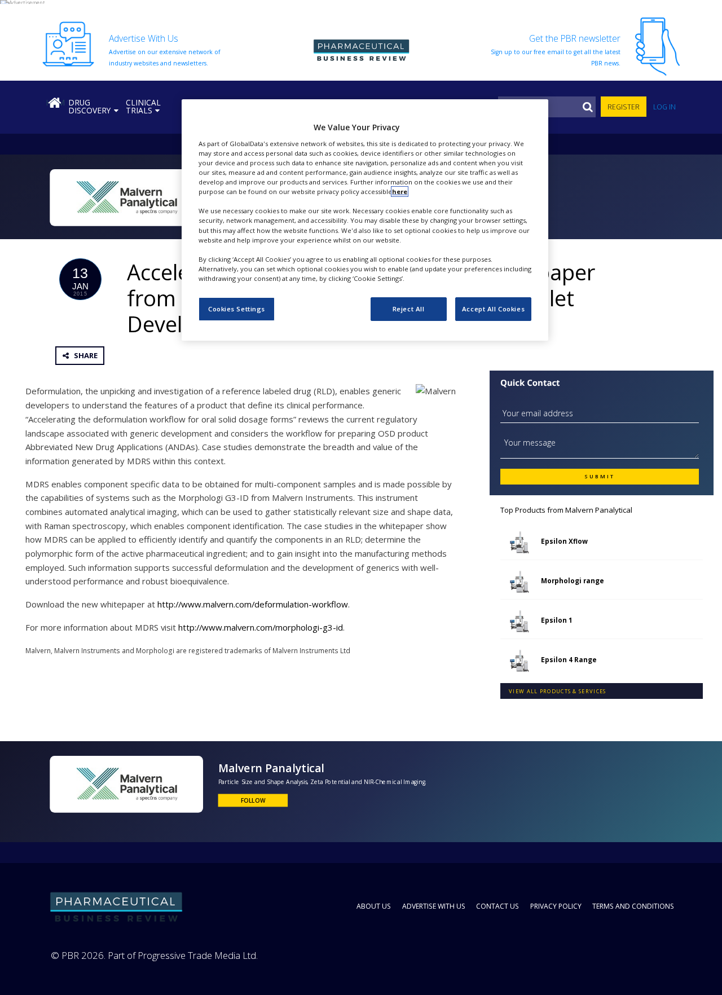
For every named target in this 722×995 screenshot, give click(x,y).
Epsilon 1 (557, 619)
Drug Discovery (89, 106)
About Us (373, 906)
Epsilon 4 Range (569, 659)
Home (55, 102)
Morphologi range (572, 580)
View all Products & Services (557, 691)
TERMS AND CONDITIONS (633, 906)
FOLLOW (253, 800)
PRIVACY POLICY (556, 906)
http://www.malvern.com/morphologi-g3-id (260, 627)
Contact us (497, 906)
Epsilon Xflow (564, 540)
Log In (664, 107)
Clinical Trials (143, 106)
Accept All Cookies (493, 309)
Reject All (409, 309)
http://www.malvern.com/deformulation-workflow (252, 604)
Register (623, 107)
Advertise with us (433, 906)
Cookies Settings (236, 309)
